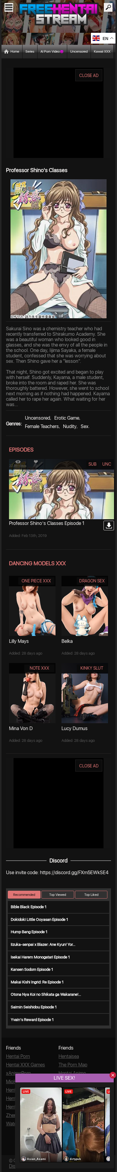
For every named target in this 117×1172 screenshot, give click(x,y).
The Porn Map (72, 1065)
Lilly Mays (19, 641)
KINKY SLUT (91, 668)
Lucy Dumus (75, 728)
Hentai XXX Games (25, 1065)
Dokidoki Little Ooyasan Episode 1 (39, 919)
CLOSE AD (89, 75)
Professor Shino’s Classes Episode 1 (46, 523)
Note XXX (39, 668)
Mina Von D (21, 728)
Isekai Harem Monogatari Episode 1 (40, 957)
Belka (67, 641)
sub (92, 464)
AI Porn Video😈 (52, 52)
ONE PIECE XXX (36, 580)
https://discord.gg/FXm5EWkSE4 (74, 872)
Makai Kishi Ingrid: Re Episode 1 (37, 982)
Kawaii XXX (102, 52)
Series (30, 52)
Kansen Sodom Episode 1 (32, 969)
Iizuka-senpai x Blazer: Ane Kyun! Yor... (43, 944)
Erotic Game (66, 418)
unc (106, 464)
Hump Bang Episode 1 (29, 932)
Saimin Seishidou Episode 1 (34, 1007)
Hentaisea (68, 1056)
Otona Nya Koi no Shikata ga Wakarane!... (46, 994)
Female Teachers (42, 426)
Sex (84, 426)
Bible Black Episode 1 (28, 907)
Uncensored (79, 52)
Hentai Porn (18, 1056)
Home (14, 52)
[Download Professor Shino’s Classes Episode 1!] (109, 525)
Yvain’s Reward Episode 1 (32, 1019)
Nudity (69, 426)
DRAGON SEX (92, 580)
